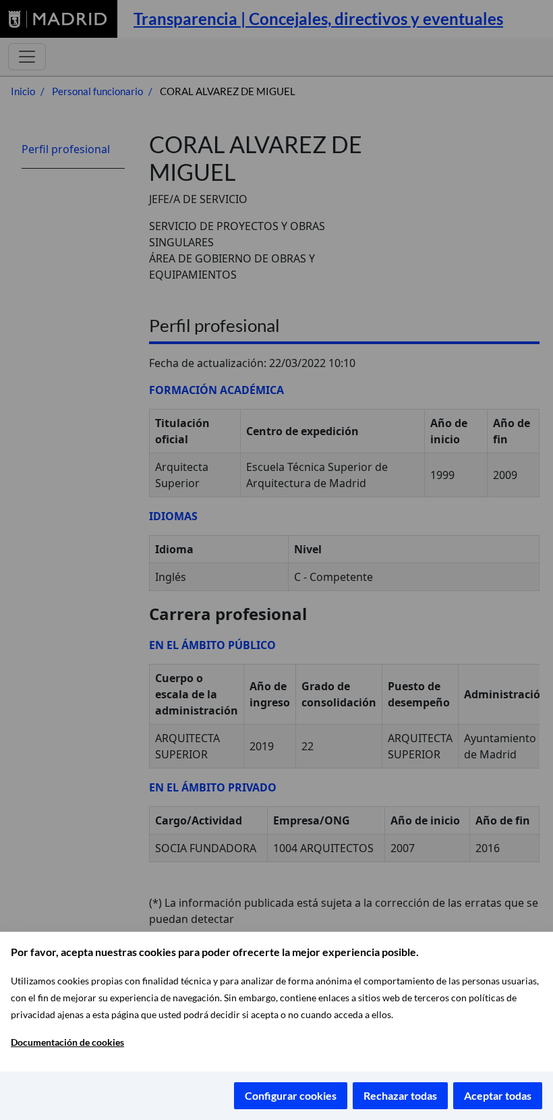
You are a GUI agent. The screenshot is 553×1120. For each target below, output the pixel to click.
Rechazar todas (400, 1095)
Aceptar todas (497, 1095)
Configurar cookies (291, 1095)
